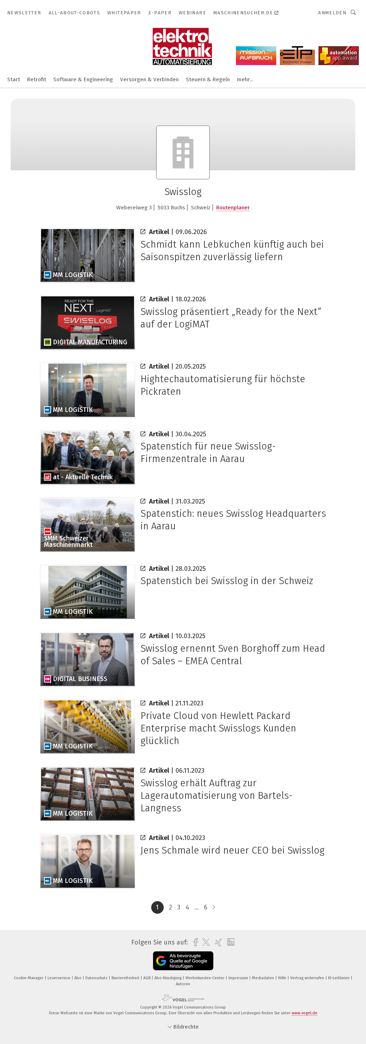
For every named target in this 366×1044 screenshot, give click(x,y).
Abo (78, 978)
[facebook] (194, 942)
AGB (147, 978)
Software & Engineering (83, 79)
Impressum (238, 978)
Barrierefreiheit (126, 978)
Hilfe (282, 978)
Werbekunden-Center (206, 978)
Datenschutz (97, 978)
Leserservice (59, 978)
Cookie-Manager (29, 978)
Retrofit (36, 79)
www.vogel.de (304, 1013)
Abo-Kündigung (168, 978)
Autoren (183, 984)
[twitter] (204, 942)
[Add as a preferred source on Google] (183, 960)
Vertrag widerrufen (307, 978)
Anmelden (332, 13)
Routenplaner (233, 207)
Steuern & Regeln (208, 79)
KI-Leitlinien (339, 978)
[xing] (217, 942)
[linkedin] (229, 942)
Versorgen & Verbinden (149, 79)
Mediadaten (263, 978)
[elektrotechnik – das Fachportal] (13, 79)
